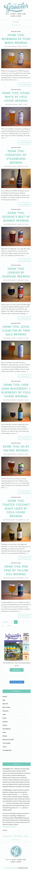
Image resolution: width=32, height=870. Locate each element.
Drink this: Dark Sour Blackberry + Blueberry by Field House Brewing (16, 390)
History (5, 725)
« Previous (5, 622)
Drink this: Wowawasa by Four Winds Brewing (16, 39)
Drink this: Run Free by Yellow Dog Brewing (16, 570)
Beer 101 (5, 703)
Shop (26, 836)
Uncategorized (7, 750)
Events (4, 718)
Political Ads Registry (10, 868)
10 (3, 625)
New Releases (7, 729)
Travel (4, 746)
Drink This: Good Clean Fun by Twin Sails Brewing (16, 330)
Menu (16, 22)
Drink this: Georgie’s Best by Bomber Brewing (16, 217)
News (4, 732)
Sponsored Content (8, 739)
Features (5, 721)
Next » (8, 625)
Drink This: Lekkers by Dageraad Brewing (16, 272)
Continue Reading (24, 84)
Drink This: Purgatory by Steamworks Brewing (16, 157)
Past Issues (18, 836)
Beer (4, 700)
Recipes (5, 736)
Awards (5, 696)
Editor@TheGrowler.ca (9, 826)
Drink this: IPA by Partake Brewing (16, 448)
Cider (4, 714)
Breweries (6, 711)
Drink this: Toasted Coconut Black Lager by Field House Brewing (16, 508)
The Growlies (6, 743)
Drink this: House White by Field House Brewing (16, 97)
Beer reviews (16, 31)
